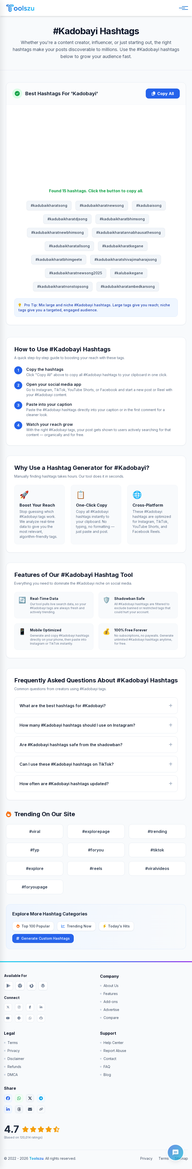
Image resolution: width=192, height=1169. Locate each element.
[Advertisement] (96, 150)
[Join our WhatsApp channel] (30, 1018)
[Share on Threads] (19, 1109)
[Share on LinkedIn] (8, 1109)
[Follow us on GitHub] (41, 1018)
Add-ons (111, 1001)
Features (111, 993)
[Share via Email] (30, 1109)
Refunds (14, 1066)
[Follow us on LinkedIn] (41, 1007)
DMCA (13, 1074)
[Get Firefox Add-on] (31, 985)
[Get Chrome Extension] (20, 985)
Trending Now (79, 926)
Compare (111, 1017)
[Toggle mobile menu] (182, 8)
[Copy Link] (41, 1109)
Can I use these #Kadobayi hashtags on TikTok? (67, 764)
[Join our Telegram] (19, 1018)
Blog (107, 1074)
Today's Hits (119, 926)
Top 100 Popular (36, 926)
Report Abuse (115, 1050)
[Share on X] (30, 1098)
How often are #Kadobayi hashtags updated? (64, 783)
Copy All (165, 93)
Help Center (114, 1042)
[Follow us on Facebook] (30, 1007)
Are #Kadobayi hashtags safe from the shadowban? (71, 744)
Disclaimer (16, 1058)
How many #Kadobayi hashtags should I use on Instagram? (77, 725)
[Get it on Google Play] (8, 985)
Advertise (111, 1009)
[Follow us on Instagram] (19, 1007)
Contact (110, 1058)
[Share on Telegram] (41, 1098)
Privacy (14, 1050)
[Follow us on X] (8, 1007)
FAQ (107, 1066)
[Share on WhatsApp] (19, 1098)
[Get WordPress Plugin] (43, 985)
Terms (13, 1042)
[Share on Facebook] (8, 1098)
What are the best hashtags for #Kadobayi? (63, 705)
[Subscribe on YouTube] (8, 1018)
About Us (111, 985)
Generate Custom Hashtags (45, 938)
